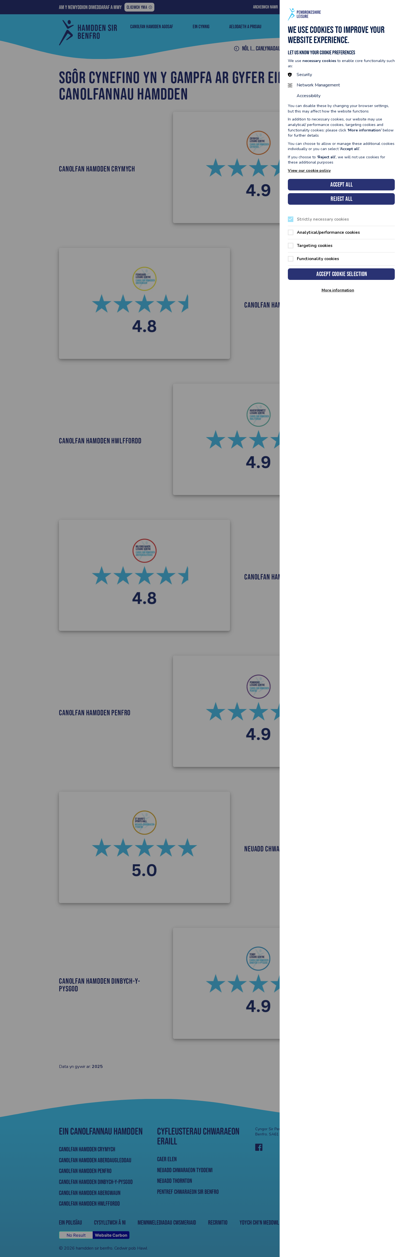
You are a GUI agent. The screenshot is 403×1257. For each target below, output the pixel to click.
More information (338, 290)
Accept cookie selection (341, 274)
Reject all (342, 198)
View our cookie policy (309, 170)
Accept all (341, 184)
